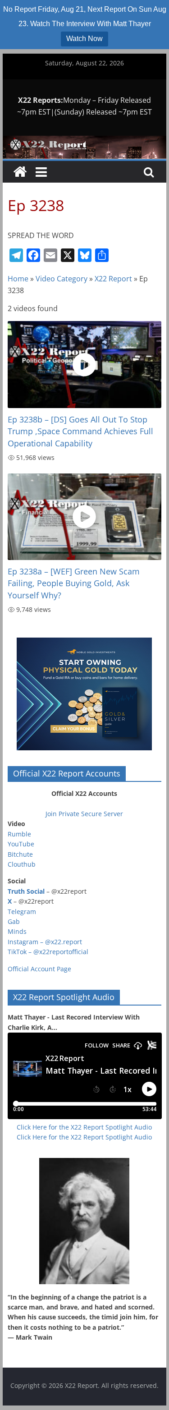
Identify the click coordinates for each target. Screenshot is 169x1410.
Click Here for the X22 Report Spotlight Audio (84, 1127)
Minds (17, 931)
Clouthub (22, 864)
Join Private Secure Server (84, 813)
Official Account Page (39, 968)
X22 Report (113, 279)
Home (18, 279)
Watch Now (84, 38)
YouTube (21, 844)
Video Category (61, 279)
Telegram (22, 911)
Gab (14, 921)
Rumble (19, 834)
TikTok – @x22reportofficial (48, 951)
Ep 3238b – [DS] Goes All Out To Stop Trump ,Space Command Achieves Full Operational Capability (80, 431)
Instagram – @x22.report (45, 941)
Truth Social (26, 891)
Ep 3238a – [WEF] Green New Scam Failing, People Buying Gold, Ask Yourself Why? (74, 583)
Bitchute (20, 854)
